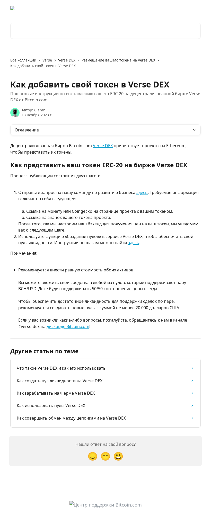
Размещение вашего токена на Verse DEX (118, 60)
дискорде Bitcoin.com (68, 326)
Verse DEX (66, 60)
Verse (47, 60)
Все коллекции (23, 60)
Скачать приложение (148, 8)
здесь (142, 192)
